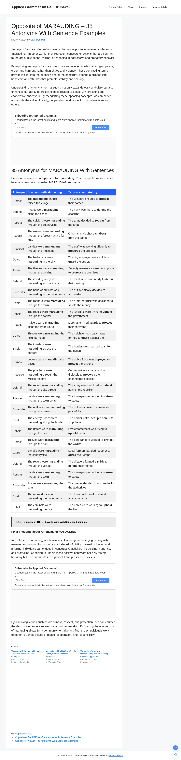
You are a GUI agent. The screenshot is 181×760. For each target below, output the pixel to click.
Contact (142, 7)
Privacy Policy (115, 7)
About (130, 7)
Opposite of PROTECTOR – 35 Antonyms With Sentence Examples (25, 654)
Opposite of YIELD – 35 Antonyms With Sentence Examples (46, 741)
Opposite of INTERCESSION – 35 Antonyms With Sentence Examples (61, 654)
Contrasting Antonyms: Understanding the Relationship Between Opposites (94, 654)
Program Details (159, 7)
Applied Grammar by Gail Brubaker (40, 7)
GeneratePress (116, 755)
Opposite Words (23, 733)
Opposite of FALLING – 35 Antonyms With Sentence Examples (48, 737)
